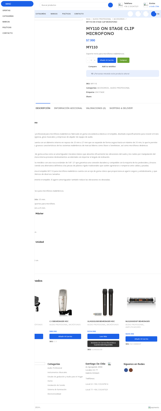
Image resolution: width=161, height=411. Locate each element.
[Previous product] (153, 20)
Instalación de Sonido (56, 385)
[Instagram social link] (131, 370)
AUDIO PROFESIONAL (102, 19)
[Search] (110, 5)
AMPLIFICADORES (133, 327)
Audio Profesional (55, 368)
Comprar (123, 60)
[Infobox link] (98, 363)
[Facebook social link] (93, 96)
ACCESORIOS (119, 19)
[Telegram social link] (96, 96)
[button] (65, 336)
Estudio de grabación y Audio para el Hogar (65, 376)
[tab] (43, 107)
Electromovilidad (54, 394)
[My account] (130, 13)
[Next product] (158, 20)
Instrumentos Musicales (57, 372)
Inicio (88, 19)
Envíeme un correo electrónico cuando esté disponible (103, 344)
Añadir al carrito (107, 60)
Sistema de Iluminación (57, 389)
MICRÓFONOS (37, 324)
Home (50, 381)
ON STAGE (99, 92)
